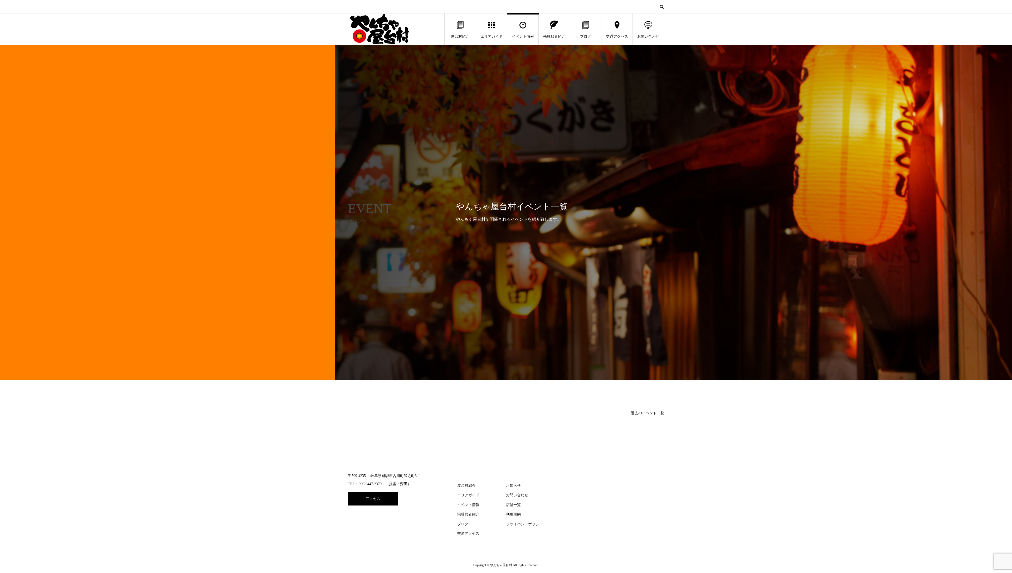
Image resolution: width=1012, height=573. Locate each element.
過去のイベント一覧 (647, 413)
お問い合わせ (648, 36)
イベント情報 (523, 36)
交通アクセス (617, 36)
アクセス (373, 499)
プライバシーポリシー (524, 524)
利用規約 (513, 514)
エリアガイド (491, 36)
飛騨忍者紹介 (554, 36)
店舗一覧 (513, 505)
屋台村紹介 (460, 36)
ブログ (585, 36)
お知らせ (513, 486)
